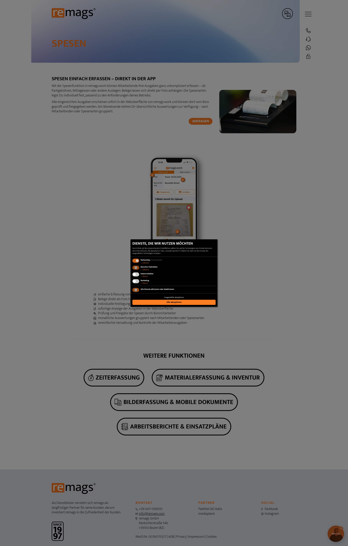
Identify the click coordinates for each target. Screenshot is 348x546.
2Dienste (145, 262)
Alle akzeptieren (174, 302)
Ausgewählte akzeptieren (174, 297)
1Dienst (144, 276)
